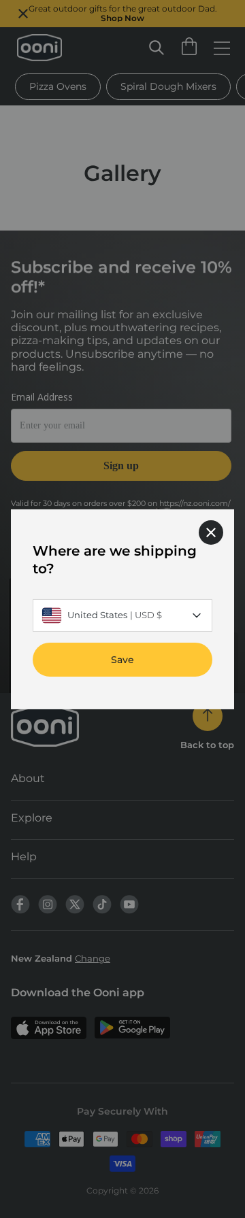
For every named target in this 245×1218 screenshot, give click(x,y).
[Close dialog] (211, 532)
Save (122, 659)
